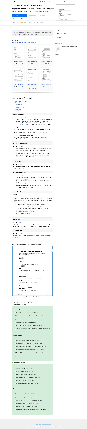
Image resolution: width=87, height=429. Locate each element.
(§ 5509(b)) (20, 164)
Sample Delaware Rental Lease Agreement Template (65, 37)
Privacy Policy (38, 424)
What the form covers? (61, 33)
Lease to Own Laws (19, 107)
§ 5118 (19, 117)
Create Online (19, 15)
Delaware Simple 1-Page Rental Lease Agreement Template (69, 47)
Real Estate (42, 1)
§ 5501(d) (20, 175)
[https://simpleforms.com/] (19, 294)
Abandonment (18, 109)
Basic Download (32, 15)
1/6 (24, 296)
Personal (58, 1)
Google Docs (42, 15)
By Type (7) (59, 30)
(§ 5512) (19, 233)
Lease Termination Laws (20, 110)
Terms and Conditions (46, 424)
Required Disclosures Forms (21, 101)
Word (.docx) (20, 63)
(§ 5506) (20, 222)
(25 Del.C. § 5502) (27, 175)
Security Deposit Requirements (22, 102)
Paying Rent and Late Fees (21, 106)
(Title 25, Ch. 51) (21, 194)
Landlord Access (18, 104)
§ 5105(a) (23, 117)
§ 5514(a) (20, 146)
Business (51, 1)
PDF (15, 63)
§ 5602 (37, 117)
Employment (67, 1)
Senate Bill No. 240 (30, 117)
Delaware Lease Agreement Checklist (64, 40)
